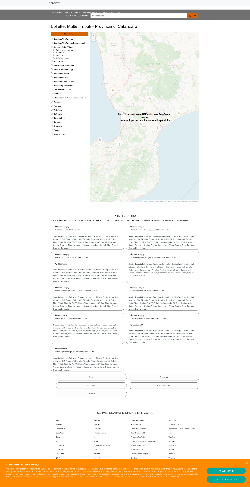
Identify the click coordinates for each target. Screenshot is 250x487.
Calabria (68, 12)
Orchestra (171, 454)
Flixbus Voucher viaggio (139, 454)
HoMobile (171, 441)
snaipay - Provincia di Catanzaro (87, 12)
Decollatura (91, 385)
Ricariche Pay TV (137, 450)
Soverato (91, 394)
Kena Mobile (172, 445)
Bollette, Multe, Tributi (138, 445)
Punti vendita (57, 12)
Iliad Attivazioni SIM (138, 433)
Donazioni (172, 420)
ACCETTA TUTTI (226, 470)
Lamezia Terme (163, 385)
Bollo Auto (97, 429)
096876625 (62, 264)
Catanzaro (164, 377)
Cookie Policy (173, 476)
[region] (144, 117)
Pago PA (59, 55)
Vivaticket (171, 458)
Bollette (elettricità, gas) (65, 50)
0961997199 (137, 325)
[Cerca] (195, 15)
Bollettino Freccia (62, 58)
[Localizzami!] (190, 15)
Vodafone (171, 437)
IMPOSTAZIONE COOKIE (226, 479)
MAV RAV (60, 53)
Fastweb (171, 433)
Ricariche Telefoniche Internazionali (143, 441)
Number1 (171, 450)
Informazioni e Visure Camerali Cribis (181, 429)
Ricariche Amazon (174, 425)
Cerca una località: (77, 16)
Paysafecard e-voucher (101, 445)
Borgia (91, 377)
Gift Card (134, 458)
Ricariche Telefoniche (138, 437)
